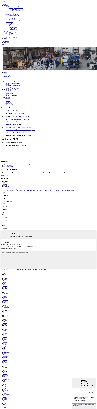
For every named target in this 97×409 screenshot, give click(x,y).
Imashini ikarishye (13, 27)
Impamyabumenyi (10, 33)
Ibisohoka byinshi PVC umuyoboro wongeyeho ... (20, 130)
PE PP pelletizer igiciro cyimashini (16, 145)
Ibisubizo (5, 38)
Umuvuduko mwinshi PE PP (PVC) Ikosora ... (19, 135)
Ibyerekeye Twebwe (8, 31)
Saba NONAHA (4, 175)
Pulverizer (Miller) (13, 29)
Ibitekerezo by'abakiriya (11, 37)
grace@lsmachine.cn (8, 212)
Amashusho (6, 41)
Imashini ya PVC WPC (14, 20)
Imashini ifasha (9, 22)
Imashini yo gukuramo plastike (13, 6)
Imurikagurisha (9, 36)
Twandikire (6, 42)
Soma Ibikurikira (10, 148)
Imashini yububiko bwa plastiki (16, 13)
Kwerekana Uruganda (11, 32)
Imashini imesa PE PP (14, 15)
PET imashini (12, 19)
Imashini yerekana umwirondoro (16, 11)
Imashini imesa (12, 18)
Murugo (5, 4)
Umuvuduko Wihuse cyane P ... (15, 124)
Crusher (11, 25)
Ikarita (29, 189)
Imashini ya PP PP (13, 17)
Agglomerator (12, 28)
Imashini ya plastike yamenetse (16, 10)
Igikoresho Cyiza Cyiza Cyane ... (15, 113)
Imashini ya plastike (13, 9)
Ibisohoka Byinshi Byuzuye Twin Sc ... (17, 119)
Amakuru (5, 39)
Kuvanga (11, 23)
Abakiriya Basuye (10, 34)
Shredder (11, 24)
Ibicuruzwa (5, 5)
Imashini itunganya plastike (12, 14)
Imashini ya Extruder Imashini (16, 8)
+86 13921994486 (7, 201)
